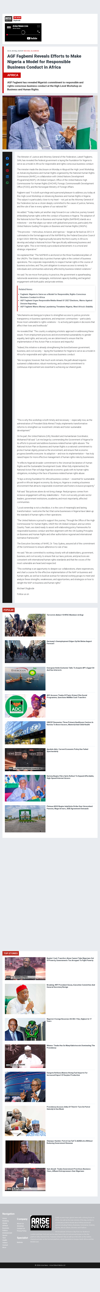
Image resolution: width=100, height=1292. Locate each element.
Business (5, 1228)
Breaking (5, 1221)
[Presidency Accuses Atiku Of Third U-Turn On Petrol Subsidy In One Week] (25, 1106)
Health (4, 1240)
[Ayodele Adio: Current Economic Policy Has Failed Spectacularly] (25, 748)
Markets (20, 1242)
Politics (5, 1230)
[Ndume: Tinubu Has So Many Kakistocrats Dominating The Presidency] (25, 1045)
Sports (4, 1235)
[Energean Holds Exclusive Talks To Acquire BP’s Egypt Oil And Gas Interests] (25, 667)
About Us (20, 1223)
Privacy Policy (21, 1231)
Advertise (20, 1226)
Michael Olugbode (31, 51)
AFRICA (12, 75)
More (4, 1247)
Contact (5, 1245)
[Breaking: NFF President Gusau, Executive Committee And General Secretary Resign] (25, 984)
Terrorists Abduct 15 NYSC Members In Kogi (65, 615)
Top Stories (11, 953)
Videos (4, 1243)
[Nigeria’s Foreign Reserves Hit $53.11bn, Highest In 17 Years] (25, 1018)
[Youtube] (22, 599)
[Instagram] (19, 599)
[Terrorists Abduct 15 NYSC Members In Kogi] (25, 614)
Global (4, 1223)
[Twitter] (18, 599)
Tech (4, 1238)
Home (4, 1218)
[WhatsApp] (20, 599)
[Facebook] (17, 599)
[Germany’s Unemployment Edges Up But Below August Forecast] (25, 640)
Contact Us (21, 1228)
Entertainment (7, 1233)
